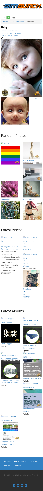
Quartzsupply (6, 322)
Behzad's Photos (7, 33)
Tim (9, 143)
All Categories (8, 21)
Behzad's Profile (12, 35)
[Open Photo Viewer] (21, 38)
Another (26, 297)
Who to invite (28, 249)
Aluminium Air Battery (32, 378)
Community (20, 21)
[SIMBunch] (23, 6)
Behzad (34, 98)
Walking (26, 266)
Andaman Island (29, 387)
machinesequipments (31, 324)
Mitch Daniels (28, 200)
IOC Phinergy (28, 357)
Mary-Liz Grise (29, 241)
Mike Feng (27, 289)
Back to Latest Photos (9, 31)
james (12, 238)
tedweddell (5, 200)
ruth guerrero (28, 161)
